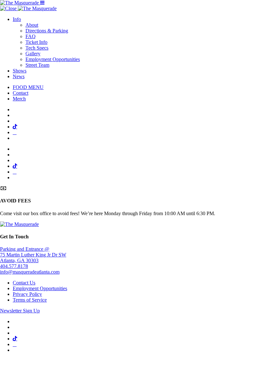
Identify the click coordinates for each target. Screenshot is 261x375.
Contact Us (24, 282)
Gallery (32, 53)
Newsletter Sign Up (20, 310)
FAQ (30, 36)
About (31, 25)
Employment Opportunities (52, 59)
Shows (19, 70)
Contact (20, 93)
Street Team (37, 65)
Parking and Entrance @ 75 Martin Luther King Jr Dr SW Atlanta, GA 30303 (33, 254)
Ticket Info (36, 42)
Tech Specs (36, 48)
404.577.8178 (14, 266)
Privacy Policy (27, 294)
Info (17, 19)
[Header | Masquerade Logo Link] (20, 2)
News (19, 76)
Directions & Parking (46, 30)
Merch (19, 98)
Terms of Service (30, 300)
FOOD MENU (28, 87)
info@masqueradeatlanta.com (30, 272)
